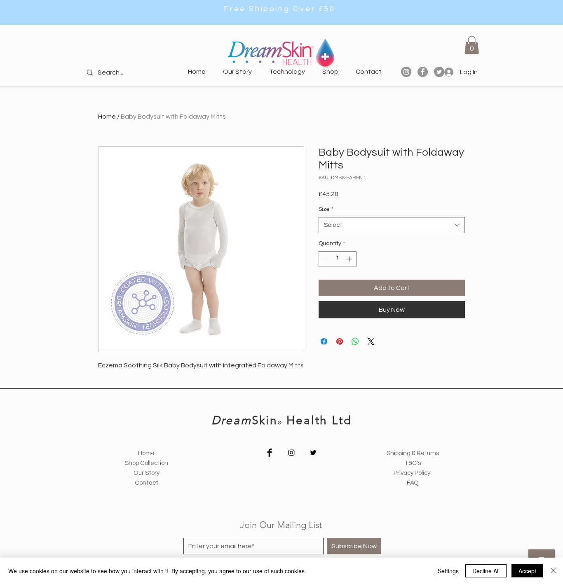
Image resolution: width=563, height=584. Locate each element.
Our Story (147, 473)
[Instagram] (406, 72)
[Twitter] (313, 453)
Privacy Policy (413, 473)
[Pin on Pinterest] (340, 341)
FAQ (413, 483)
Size (326, 209)
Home (107, 116)
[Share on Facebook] (324, 341)
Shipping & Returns (413, 453)
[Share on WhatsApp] (355, 341)
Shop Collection (146, 463)
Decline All (486, 571)
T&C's (412, 463)
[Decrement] (325, 259)
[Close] (553, 570)
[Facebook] (423, 72)
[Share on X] (371, 341)
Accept (527, 571)
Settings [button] (448, 571)
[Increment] (350, 259)
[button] (471, 45)
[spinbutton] (337, 259)
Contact (146, 483)
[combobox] (392, 225)
